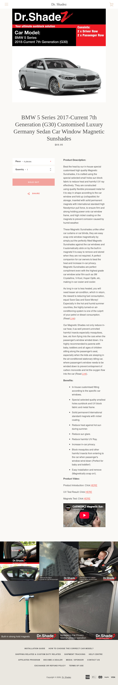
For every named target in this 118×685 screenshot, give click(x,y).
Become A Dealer (53, 659)
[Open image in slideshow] (59, 55)
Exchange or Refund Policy (50, 665)
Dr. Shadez (59, 4)
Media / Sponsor (75, 659)
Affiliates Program (29, 659)
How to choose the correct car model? (71, 648)
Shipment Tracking (74, 654)
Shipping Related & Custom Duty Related (38, 654)
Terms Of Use (76, 665)
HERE (94, 485)
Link (72, 318)
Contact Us (93, 659)
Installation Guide (34, 648)
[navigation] (6, 4)
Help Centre (96, 654)
